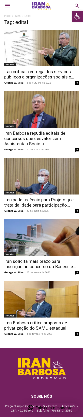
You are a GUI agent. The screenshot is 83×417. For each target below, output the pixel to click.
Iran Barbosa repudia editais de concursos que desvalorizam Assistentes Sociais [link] (34, 138)
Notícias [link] (10, 64)
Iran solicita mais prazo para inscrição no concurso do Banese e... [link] (40, 264)
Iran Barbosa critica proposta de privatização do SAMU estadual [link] (35, 325)
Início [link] (7, 16)
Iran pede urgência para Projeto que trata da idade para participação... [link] (39, 202)
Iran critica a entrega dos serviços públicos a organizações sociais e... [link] (39, 74)
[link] (77, 16)
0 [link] (77, 82)
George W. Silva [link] (14, 82)
